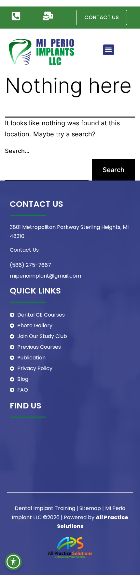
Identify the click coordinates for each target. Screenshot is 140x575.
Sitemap (90, 508)
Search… (17, 150)
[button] (108, 49)
